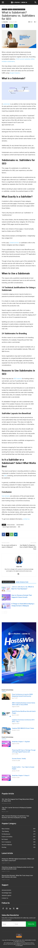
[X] (7, 26)
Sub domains (6, 496)
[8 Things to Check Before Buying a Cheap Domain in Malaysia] (6, 606)
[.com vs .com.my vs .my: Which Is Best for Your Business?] (6, 589)
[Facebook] (3, 26)
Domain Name (20, 524)
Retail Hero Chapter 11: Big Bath (21, 741)
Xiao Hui (5, 22)
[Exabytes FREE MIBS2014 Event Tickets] (6, 730)
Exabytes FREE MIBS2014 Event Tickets (23, 728)
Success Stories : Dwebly (19, 758)
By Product (9, 6)
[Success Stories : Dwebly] (6, 761)
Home (3, 6)
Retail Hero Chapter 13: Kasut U (20, 775)
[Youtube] (17, 908)
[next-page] (6, 612)
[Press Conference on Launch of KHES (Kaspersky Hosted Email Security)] (6, 696)
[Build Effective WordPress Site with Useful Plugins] (6, 713)
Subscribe (31, 924)
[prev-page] (3, 612)
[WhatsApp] (11, 26)
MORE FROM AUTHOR (22, 582)
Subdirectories (14, 242)
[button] (3, 2)
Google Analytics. (15, 73)
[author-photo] (19, 564)
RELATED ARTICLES (8, 582)
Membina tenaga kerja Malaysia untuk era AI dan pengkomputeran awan (17, 868)
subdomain (6, 104)
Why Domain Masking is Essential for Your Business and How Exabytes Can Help (15, 816)
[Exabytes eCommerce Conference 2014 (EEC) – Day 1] (6, 722)
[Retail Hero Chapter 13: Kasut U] (6, 778)
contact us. (26, 519)
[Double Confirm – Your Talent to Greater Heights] (6, 769)
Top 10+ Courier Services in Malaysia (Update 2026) (16, 808)
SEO (5, 475)
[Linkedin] (15, 26)
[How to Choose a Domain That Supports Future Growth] (6, 597)
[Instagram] (6, 908)
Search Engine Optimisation (19, 9)
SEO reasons (18, 378)
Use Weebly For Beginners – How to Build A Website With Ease (28, 547)
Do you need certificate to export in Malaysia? (9, 546)
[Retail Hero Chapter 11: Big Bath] (6, 744)
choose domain (11, 524)
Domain (16, 6)
